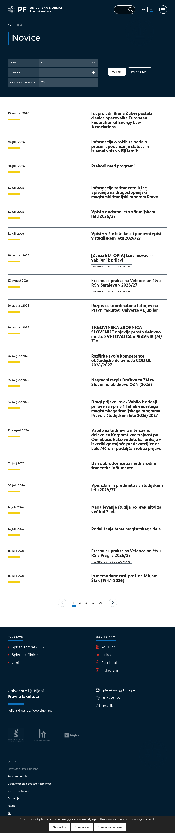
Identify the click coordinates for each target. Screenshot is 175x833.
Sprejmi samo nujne (110, 827)
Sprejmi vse (82, 827)
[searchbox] (42, 72)
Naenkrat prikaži (22, 83)
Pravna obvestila (17, 776)
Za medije (13, 798)
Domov (11, 25)
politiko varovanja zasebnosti (138, 819)
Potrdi (117, 72)
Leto (13, 63)
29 (100, 603)
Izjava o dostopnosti (19, 791)
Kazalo (11, 806)
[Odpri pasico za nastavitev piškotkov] (10, 814)
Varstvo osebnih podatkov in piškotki (30, 784)
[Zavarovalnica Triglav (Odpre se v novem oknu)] (72, 735)
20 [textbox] (43, 82)
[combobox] (68, 63)
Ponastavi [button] (139, 72)
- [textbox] (41, 62)
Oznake (15, 73)
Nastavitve (59, 827)
